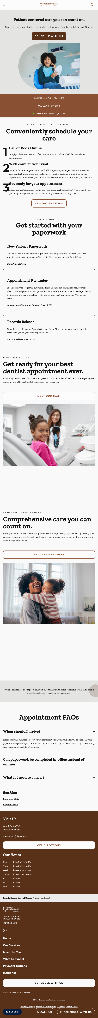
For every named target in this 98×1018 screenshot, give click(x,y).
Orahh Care (72, 1006)
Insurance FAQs (11, 798)
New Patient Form (49, 203)
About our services (48, 554)
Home (7, 938)
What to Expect (13, 959)
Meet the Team (13, 952)
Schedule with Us (49, 36)
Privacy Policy (28, 1006)
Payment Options (15, 965)
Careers (61, 1006)
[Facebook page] (5, 930)
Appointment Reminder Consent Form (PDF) (29, 305)
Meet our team (48, 396)
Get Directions (49, 845)
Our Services (11, 945)
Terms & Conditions (46, 1006)
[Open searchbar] (92, 5)
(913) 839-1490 (53, 105)
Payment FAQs (10, 804)
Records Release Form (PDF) (21, 339)
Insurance (9, 972)
